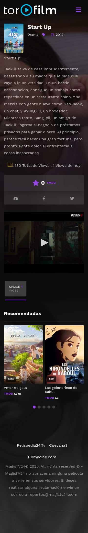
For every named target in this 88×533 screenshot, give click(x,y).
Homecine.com (42, 457)
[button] (34, 407)
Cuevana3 (58, 445)
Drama (32, 34)
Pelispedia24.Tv (31, 445)
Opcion (15, 288)
